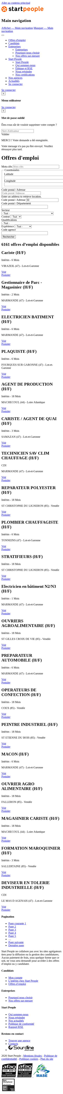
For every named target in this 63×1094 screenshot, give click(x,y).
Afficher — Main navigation (17, 27)
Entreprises (14, 46)
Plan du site (46, 1058)
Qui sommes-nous (25, 65)
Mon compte (15, 977)
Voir (3, 271)
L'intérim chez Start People (23, 980)
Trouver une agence (19, 1040)
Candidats (13, 43)
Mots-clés (6, 166)
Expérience (7, 226)
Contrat (5, 216)
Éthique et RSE (24, 68)
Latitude (8, 174)
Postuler (5, 275)
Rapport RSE (15, 1026)
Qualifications (9, 219)
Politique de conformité (21, 1023)
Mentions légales (32, 1055)
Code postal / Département (16, 203)
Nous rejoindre (23, 71)
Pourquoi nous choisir (27, 52)
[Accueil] (22, 13)
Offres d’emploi (17, 983)
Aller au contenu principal (15, 2)
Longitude (10, 180)
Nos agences (15, 77)
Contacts (13, 1043)
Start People (15, 59)
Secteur (5, 210)
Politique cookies (28, 1058)
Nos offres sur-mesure (27, 55)
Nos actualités (16, 1020)
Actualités (13, 80)
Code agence (8, 229)
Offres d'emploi (17, 40)
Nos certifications (25, 74)
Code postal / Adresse (13, 189)
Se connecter (15, 84)
